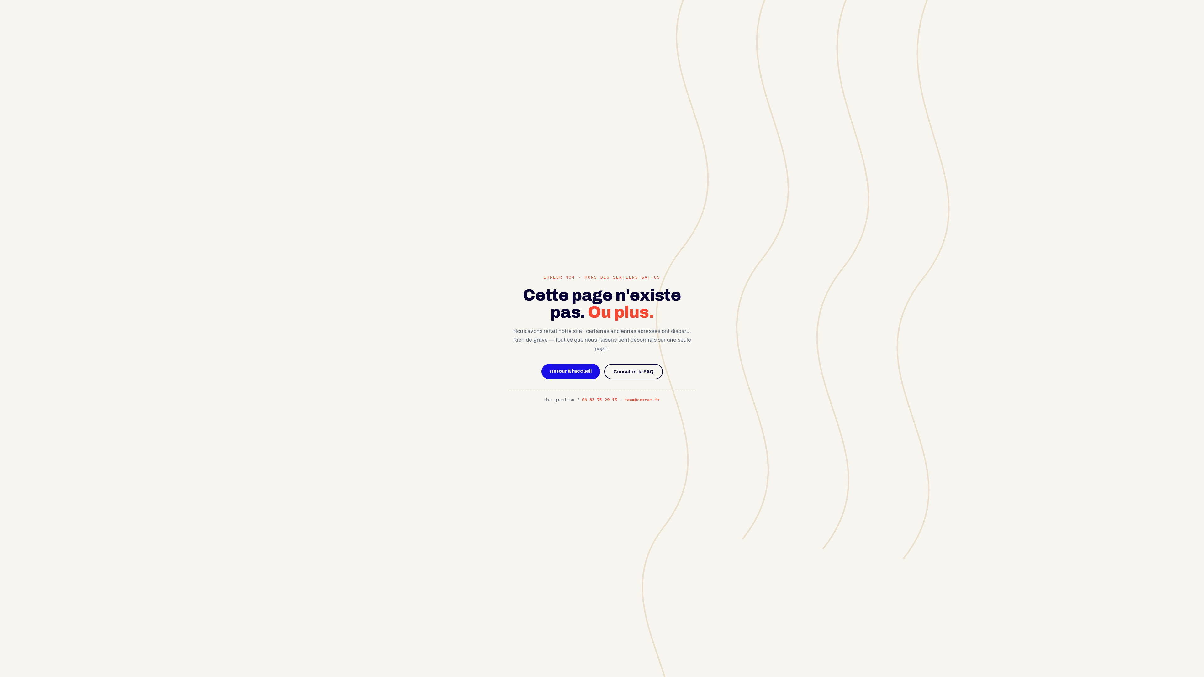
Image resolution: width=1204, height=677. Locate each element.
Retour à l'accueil (571, 371)
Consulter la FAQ (633, 371)
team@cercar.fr (642, 399)
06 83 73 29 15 (599, 399)
